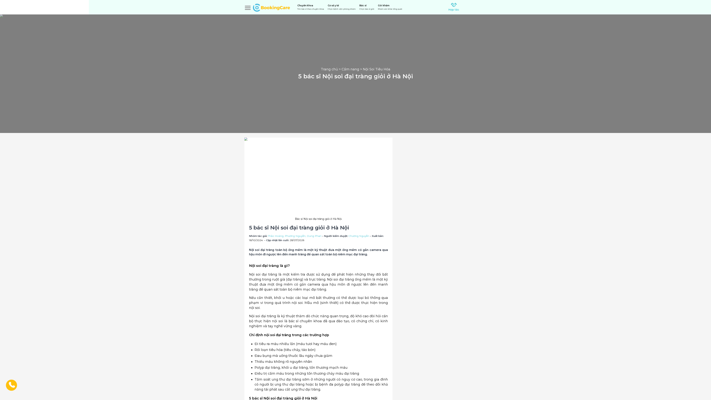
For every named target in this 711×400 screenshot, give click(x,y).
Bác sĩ (366, 7)
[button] (247, 7)
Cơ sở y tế (342, 7)
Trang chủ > (331, 69)
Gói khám (390, 7)
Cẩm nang (350, 69)
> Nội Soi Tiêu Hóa (374, 69)
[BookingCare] (271, 7)
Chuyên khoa (310, 7)
